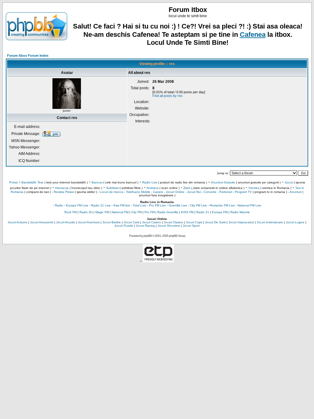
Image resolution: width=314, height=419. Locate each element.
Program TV (243, 192)
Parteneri (225, 192)
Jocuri (289, 182)
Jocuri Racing (145, 225)
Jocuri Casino (151, 222)
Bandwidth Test (32, 182)
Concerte (210, 192)
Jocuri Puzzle (123, 225)
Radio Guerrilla (167, 212)
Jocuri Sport (191, 225)
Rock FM (70, 212)
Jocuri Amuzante (41, 222)
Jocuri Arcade (65, 222)
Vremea (253, 188)
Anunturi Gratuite (223, 182)
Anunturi (295, 192)
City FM (136, 212)
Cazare (158, 192)
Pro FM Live (157, 205)
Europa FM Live (77, 205)
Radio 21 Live (101, 205)
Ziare (186, 188)
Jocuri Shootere (169, 225)
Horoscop (62, 188)
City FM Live (198, 205)
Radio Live (149, 182)
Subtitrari (112, 188)
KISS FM (187, 212)
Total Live (139, 205)
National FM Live (249, 205)
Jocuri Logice (295, 222)
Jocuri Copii (194, 222)
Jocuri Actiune (17, 222)
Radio (59, 205)
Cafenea (253, 34)
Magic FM (102, 212)
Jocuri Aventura (89, 222)
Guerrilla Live (178, 205)
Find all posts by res (167, 96)
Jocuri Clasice (173, 222)
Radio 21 (202, 212)
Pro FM (149, 212)
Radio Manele (240, 212)
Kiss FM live (121, 205)
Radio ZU (86, 212)
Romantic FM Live (222, 205)
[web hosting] (158, 260)
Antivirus (153, 188)
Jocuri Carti (131, 222)
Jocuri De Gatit (215, 222)
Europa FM (220, 212)
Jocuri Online (175, 192)
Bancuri (97, 182)
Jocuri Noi (194, 192)
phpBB (148, 235)
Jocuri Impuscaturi (241, 222)
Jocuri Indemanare (270, 222)
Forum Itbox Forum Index (27, 55)
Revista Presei (64, 192)
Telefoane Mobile (138, 192)
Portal (13, 182)
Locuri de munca (111, 192)
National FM (120, 212)
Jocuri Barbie (111, 222)
